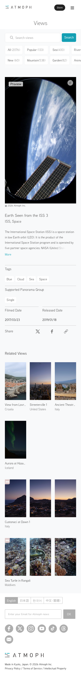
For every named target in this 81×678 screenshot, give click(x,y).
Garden (60, 60)
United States (38, 409)
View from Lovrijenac (15, 405)
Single (10, 300)
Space (43, 279)
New (13, 60)
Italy (57, 409)
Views (40, 22)
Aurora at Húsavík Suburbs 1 (15, 463)
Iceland (9, 468)
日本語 (24, 600)
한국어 (37, 600)
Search (69, 37)
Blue (9, 279)
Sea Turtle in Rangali (18, 580)
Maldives (10, 585)
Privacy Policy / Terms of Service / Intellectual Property (35, 668)
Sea (58, 50)
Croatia (9, 409)
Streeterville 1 (38, 405)
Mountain (36, 60)
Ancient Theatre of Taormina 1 (65, 405)
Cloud (20, 279)
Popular (35, 50)
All (14, 50)
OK (69, 614)
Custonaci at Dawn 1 (17, 522)
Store (60, 7)
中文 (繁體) (53, 600)
